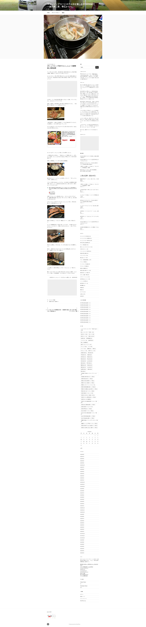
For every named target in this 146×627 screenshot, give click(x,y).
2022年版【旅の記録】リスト (85, 313)
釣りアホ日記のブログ (84, 574)
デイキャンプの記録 (83, 266)
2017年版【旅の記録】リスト (85, 302)
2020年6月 (82, 469)
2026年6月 (82, 458)
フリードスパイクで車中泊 (85, 251)
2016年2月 (82, 552)
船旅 (81, 289)
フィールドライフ (83, 570)
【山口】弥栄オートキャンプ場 (87, 410)
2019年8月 (82, 490)
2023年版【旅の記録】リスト (85, 315)
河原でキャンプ (91, 350)
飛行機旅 (81, 285)
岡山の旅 (89, 358)
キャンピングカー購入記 (84, 236)
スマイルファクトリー (84, 571)
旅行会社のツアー (83, 283)
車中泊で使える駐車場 (84, 242)
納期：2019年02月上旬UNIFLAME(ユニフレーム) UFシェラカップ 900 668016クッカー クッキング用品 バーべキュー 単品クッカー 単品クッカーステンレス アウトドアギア (63, 188)
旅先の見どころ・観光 (84, 272)
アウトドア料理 (83, 261)
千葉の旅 (83, 354)
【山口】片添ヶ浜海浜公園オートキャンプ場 (89, 413)
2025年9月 (82, 462)
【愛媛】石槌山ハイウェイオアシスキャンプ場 (89, 421)
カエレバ (53, 191)
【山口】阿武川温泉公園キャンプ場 (88, 416)
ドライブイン (84, 340)
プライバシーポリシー (56, 12)
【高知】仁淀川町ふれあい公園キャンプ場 (89, 427)
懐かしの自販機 (84, 342)
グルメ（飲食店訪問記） (84, 259)
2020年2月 (82, 477)
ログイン (81, 594)
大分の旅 (89, 367)
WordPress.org (83, 600)
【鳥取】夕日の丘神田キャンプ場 (87, 380)
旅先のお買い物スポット (84, 270)
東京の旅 (90, 352)
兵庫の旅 (83, 356)
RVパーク (91, 334)
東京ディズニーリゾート (86, 344)
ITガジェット (84, 350)
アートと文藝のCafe (84, 575)
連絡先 (63, 12)
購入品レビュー (83, 257)
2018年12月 (82, 507)
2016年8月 (82, 542)
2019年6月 (82, 495)
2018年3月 (82, 527)
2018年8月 (82, 516)
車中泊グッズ (84, 334)
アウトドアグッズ (83, 255)
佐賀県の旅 (83, 369)
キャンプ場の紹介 (83, 244)
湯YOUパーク (84, 336)
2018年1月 (82, 531)
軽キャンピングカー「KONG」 (87, 332)
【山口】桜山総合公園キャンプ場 (87, 418)
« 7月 (81, 448)
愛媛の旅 (83, 365)
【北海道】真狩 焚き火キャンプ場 (87, 376)
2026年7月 (82, 456)
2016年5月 (82, 546)
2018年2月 (82, 529)
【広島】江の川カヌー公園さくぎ (53, 301)
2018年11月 (82, 510)
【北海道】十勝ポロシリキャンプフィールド (89, 374)
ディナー (83, 348)
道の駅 (83, 338)
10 (81, 439)
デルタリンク (82, 569)
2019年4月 (82, 499)
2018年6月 (82, 520)
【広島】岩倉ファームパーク (87, 406)
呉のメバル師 (82, 573)
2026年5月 (82, 460)
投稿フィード (82, 596)
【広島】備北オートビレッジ (87, 393)
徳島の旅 (83, 363)
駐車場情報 (89, 338)
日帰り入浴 (91, 336)
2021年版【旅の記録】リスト (85, 311)
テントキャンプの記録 (84, 264)
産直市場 (90, 340)
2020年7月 (82, 467)
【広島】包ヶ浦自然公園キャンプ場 (88, 404)
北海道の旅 (84, 352)
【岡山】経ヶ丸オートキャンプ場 (87, 391)
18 (83, 441)
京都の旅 (89, 354)
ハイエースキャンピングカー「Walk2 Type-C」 (89, 329)
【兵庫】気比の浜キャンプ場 (87, 378)
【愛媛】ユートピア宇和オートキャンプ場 (89, 423)
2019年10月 (82, 486)
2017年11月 (82, 535)
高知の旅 (89, 365)
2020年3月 (82, 475)
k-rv (54, 64)
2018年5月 (82, 522)
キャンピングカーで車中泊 (85, 240)
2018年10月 (82, 512)
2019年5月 (82, 497)
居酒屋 (89, 348)
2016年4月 (82, 548)
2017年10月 (82, 537)
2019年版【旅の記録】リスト (85, 307)
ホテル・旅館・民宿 (83, 274)
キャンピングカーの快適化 (85, 238)
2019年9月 (82, 488)
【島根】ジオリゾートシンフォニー (88, 384)
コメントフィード (83, 598)
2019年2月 (82, 503)
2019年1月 (82, 505)
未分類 (81, 296)
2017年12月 (82, 533)
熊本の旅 (83, 371)
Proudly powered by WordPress (74, 624)
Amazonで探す (52, 193)
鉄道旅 (81, 287)
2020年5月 (82, 471)
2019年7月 (82, 492)
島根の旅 (83, 358)
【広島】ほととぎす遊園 (86, 399)
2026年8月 (82, 454)
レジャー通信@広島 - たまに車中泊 (86, 566)
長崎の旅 (90, 369)
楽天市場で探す (52, 192)
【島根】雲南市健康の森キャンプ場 (88, 386)
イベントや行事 (83, 281)
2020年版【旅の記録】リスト (85, 309)
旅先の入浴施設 (83, 268)
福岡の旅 (83, 367)
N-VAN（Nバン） (83, 249)
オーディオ (82, 291)
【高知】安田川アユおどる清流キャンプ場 (89, 425)
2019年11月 (82, 484)
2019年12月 (82, 482)
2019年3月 (82, 501)
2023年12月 (82, 465)
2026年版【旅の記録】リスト (85, 322)
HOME (48, 12)
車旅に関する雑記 (83, 253)
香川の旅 (89, 363)
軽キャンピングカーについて (85, 246)
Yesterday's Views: (84, 585)
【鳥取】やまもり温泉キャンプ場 (87, 382)
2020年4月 (82, 473)
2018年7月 (82, 518)
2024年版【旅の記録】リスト (85, 317)
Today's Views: (83, 582)
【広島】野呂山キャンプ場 (86, 408)
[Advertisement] (62, 89)
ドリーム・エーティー (84, 568)
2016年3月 (82, 550)
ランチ (90, 346)
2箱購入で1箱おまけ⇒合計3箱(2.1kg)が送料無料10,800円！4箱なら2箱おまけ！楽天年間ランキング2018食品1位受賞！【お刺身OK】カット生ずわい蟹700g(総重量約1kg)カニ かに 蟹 (68, 133)
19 (86, 441)
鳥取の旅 (89, 356)
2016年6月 (82, 544)
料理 (94, 348)
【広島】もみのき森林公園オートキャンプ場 (89, 402)
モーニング (84, 346)
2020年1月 (82, 480)
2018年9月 (82, 514)
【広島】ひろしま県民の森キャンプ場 (88, 397)
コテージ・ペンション (84, 276)
